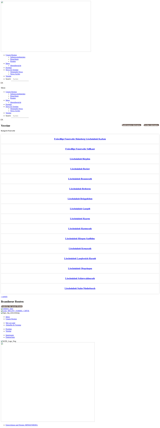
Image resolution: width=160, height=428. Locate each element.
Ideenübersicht (15, 66)
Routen (13, 61)
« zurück (4, 297)
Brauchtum (14, 59)
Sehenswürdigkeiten (17, 57)
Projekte (9, 68)
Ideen (8, 63)
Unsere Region (11, 55)
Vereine (8, 76)
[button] (80, 88)
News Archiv (15, 74)
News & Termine (12, 70)
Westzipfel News (16, 72)
